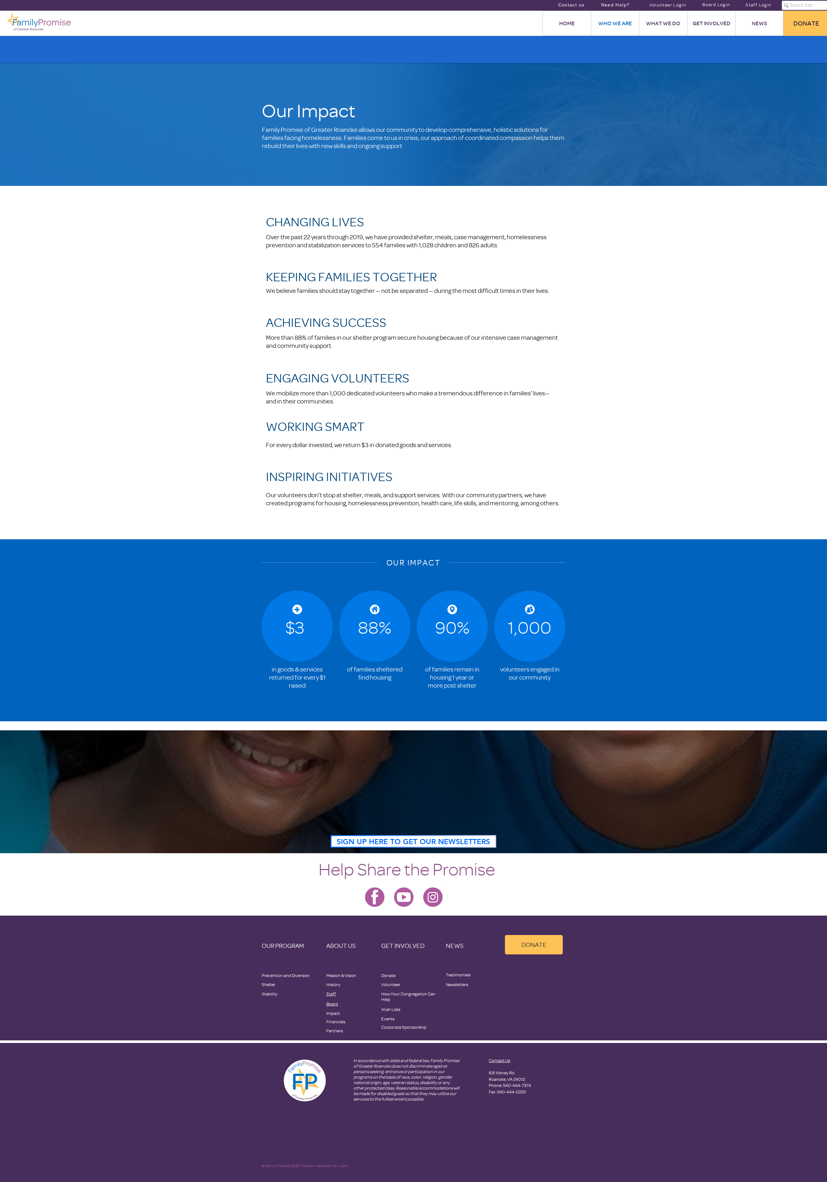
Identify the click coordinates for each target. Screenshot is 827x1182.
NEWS (455, 945)
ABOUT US (341, 945)
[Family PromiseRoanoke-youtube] (404, 897)
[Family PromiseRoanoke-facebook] (374, 897)
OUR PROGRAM (283, 945)
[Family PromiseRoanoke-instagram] (433, 897)
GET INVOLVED (402, 945)
